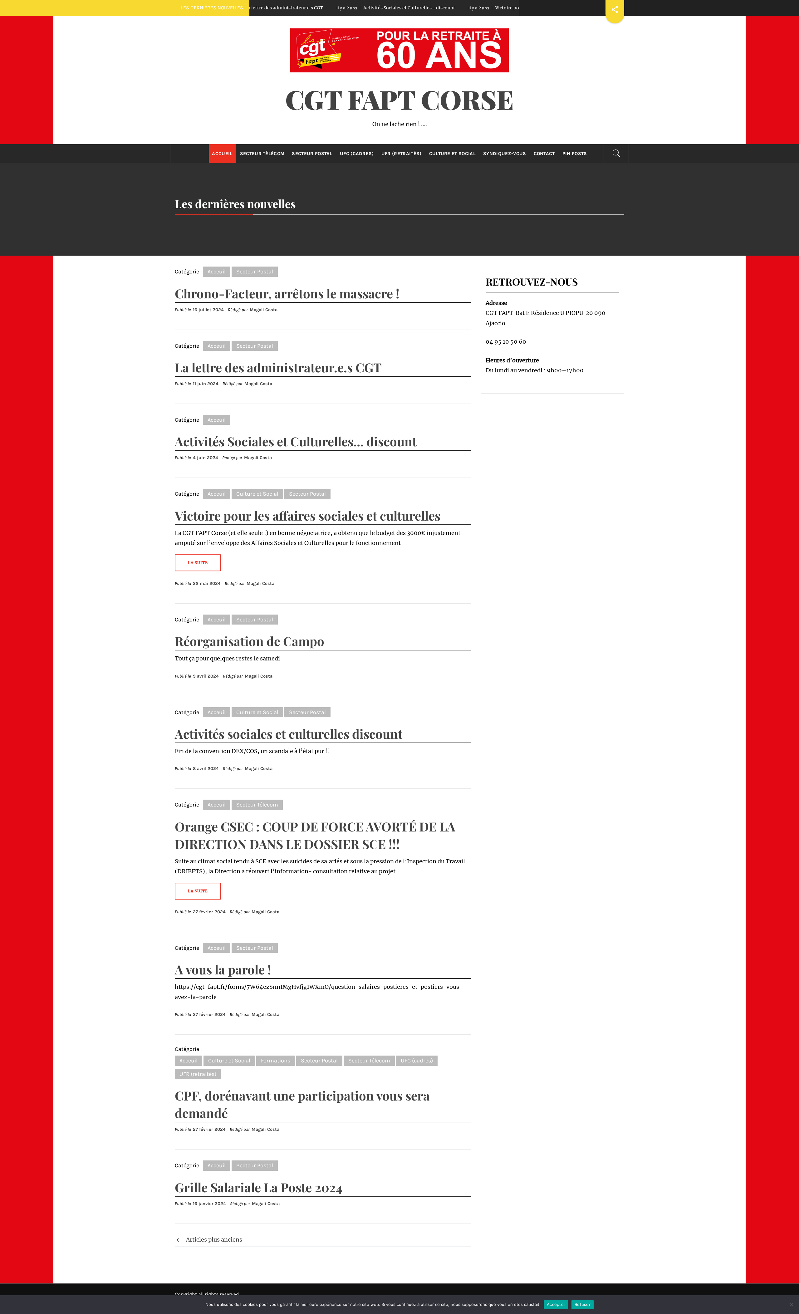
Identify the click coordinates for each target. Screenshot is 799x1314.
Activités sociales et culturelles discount (288, 733)
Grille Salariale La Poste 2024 (258, 1187)
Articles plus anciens (214, 1239)
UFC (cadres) (357, 153)
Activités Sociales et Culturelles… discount (352, 8)
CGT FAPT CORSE (399, 98)
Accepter (556, 1304)
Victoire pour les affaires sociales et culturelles (489, 8)
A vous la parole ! (223, 969)
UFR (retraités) (401, 153)
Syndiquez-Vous (504, 153)
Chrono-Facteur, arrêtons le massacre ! (287, 293)
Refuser (583, 1304)
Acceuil (217, 271)
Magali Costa (263, 309)
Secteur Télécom (262, 153)
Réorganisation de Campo (249, 641)
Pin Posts (574, 153)
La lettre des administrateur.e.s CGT (278, 367)
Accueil (222, 153)
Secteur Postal (312, 153)
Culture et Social (452, 153)
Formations (275, 1060)
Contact (544, 153)
